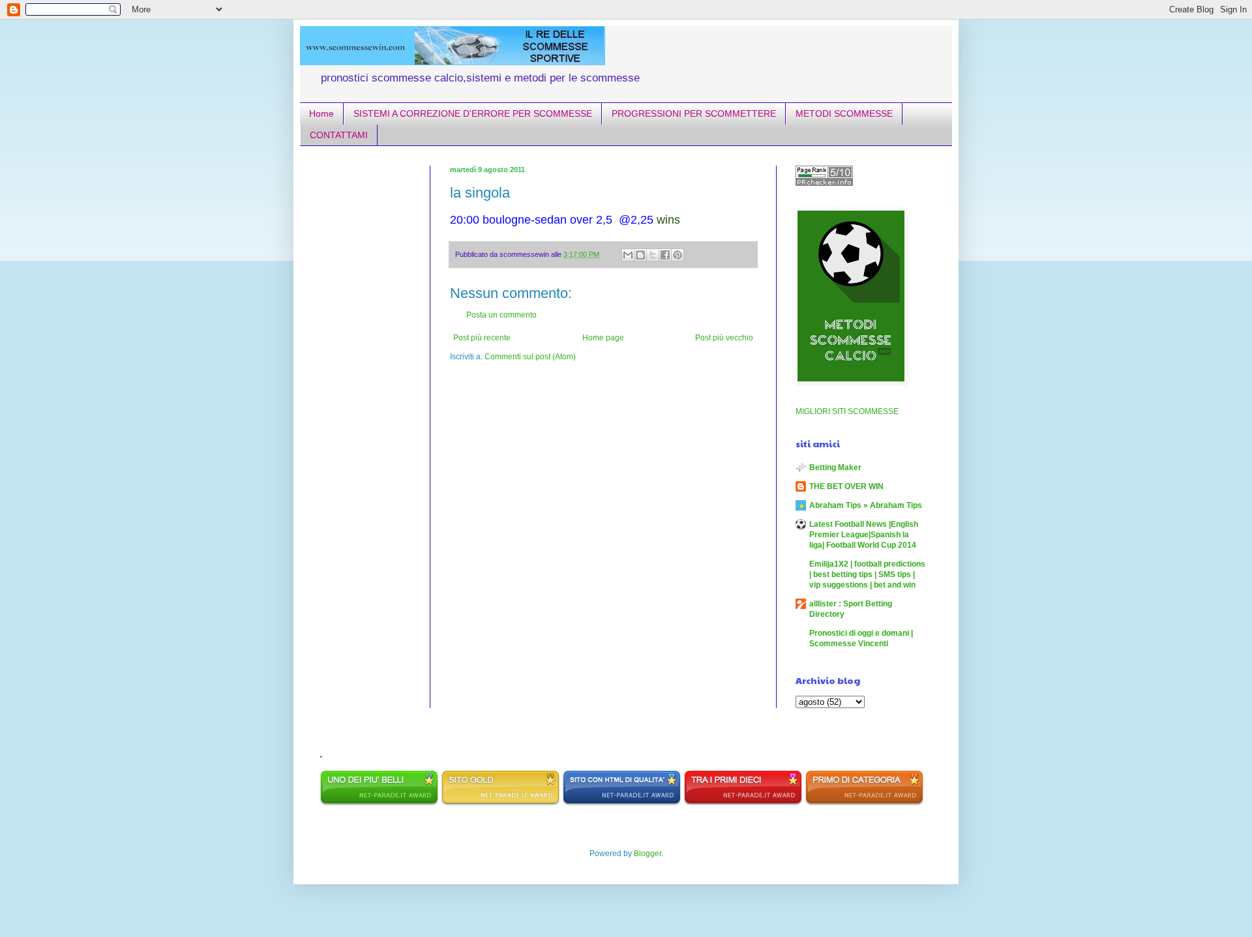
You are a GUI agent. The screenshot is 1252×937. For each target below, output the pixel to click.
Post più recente (482, 337)
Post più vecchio (724, 337)
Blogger (647, 853)
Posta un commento (501, 315)
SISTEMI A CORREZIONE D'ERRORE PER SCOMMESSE (472, 113)
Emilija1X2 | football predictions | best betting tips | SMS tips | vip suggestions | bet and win (867, 574)
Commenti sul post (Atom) (530, 356)
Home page (603, 337)
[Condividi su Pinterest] (677, 254)
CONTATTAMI (339, 135)
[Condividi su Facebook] (665, 254)
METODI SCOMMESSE (844, 113)
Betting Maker (835, 467)
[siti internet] (621, 803)
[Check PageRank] (824, 183)
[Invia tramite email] (627, 254)
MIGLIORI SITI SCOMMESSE (847, 411)
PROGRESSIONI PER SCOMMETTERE (694, 113)
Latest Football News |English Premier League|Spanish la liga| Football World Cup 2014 (863, 535)
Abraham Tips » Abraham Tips (865, 505)
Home (321, 113)
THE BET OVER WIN (846, 486)
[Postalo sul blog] (640, 254)
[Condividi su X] (652, 254)
